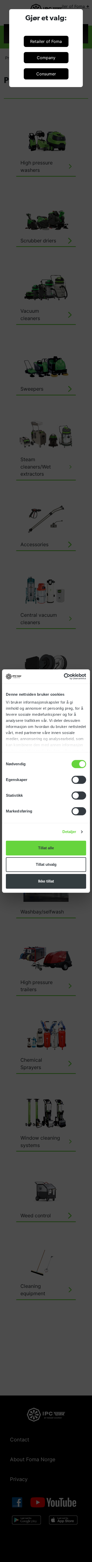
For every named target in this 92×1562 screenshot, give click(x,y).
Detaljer (69, 831)
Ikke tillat (46, 881)
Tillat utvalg (46, 864)
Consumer (46, 73)
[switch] (79, 780)
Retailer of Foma (46, 41)
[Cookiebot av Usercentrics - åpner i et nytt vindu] (65, 676)
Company (46, 57)
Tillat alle (46, 848)
